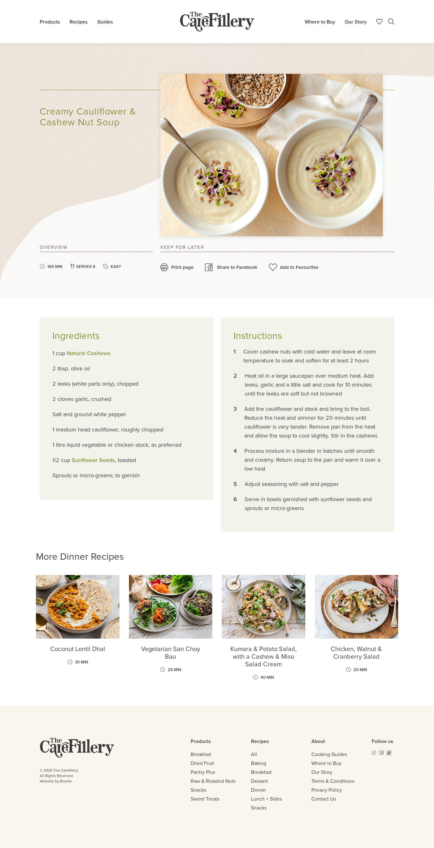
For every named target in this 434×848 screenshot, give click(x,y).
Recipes (79, 21)
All (254, 754)
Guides (105, 21)
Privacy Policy (326, 789)
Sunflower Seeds (93, 460)
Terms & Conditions (332, 780)
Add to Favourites (299, 267)
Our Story (356, 21)
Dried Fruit (202, 763)
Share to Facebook (237, 267)
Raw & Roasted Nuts (213, 780)
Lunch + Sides (266, 798)
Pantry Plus (203, 771)
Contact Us (323, 798)
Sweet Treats (205, 798)
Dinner (258, 789)
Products (50, 21)
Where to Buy (320, 21)
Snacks (198, 789)
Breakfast (201, 754)
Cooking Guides (329, 754)
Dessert (259, 780)
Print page (182, 267)
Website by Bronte (56, 781)
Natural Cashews (89, 353)
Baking (258, 763)
